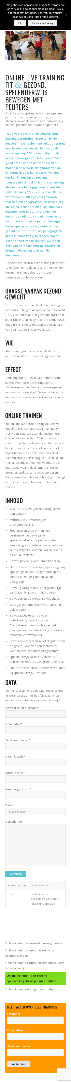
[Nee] (66, 15)
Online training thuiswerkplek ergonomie (33, 943)
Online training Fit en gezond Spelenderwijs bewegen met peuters (31, 978)
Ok (20, 23)
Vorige (14, 46)
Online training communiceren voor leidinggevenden (29, 953)
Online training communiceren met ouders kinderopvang (34, 965)
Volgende (57, 46)
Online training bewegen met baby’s (30, 989)
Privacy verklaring (42, 23)
